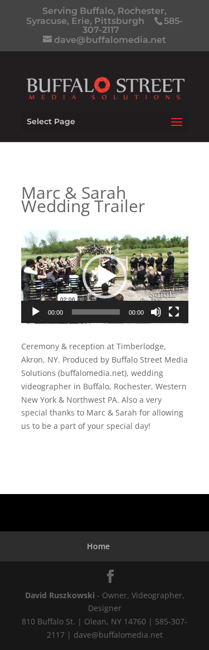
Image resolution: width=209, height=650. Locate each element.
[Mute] (156, 311)
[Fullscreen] (173, 311)
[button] (104, 276)
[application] (104, 276)
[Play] (35, 311)
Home (98, 546)
